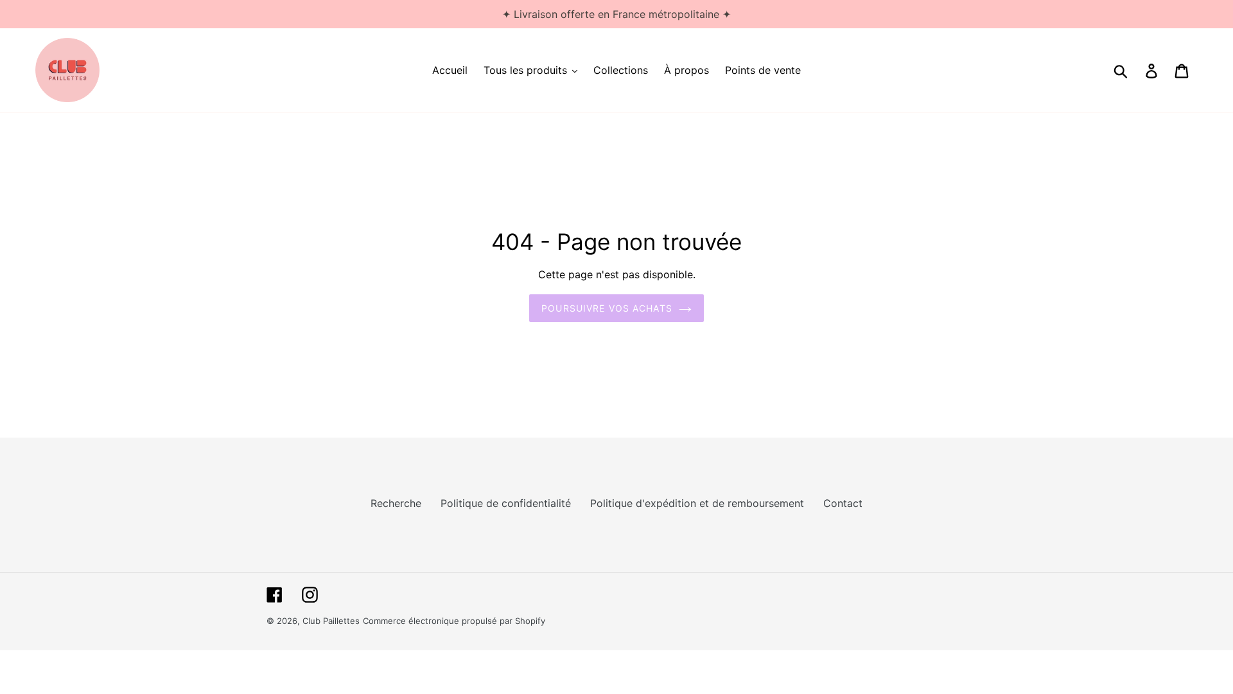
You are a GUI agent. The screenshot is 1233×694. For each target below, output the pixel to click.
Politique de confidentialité (506, 503)
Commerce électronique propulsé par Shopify (454, 621)
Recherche (396, 503)
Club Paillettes (331, 621)
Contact (842, 503)
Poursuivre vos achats (606, 308)
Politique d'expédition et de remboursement (697, 503)
